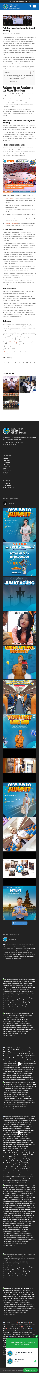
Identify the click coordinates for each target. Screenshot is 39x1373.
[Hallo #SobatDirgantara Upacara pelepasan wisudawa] (19, 1201)
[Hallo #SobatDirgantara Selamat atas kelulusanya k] (19, 1133)
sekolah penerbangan (12, 342)
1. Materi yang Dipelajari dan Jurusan (16, 78)
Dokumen (5, 472)
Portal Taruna (6, 460)
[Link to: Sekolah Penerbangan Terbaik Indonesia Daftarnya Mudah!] (11, 384)
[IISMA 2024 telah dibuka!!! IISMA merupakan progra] (19, 995)
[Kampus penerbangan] (17, 20)
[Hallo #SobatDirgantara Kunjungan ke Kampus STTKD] (19, 1098)
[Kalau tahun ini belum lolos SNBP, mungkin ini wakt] (19, 662)
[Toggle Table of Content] (31, 72)
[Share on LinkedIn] (19, 362)
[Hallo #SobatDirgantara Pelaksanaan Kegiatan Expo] (19, 1064)
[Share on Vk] (27, 362)
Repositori (5, 474)
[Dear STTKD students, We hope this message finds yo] (19, 961)
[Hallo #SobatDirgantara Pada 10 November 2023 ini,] (19, 1270)
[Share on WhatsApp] (12, 362)
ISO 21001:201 (7, 485)
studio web (18, 33)
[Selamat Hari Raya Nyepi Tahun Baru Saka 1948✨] (19, 903)
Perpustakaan (6, 462)
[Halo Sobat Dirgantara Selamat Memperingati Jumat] (19, 594)
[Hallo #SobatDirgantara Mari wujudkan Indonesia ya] (19, 1029)
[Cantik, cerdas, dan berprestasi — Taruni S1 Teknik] (19, 765)
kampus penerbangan (11, 351)
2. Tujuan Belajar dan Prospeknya (16, 80)
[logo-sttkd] (16, 6)
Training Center (7, 470)
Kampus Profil (6, 483)
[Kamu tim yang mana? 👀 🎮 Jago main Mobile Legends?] (19, 559)
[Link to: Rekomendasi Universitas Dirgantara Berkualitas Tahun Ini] (11, 401)
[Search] (29, 6)
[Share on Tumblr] (23, 362)
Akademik (5, 458)
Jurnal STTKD (6, 466)
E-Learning (5, 468)
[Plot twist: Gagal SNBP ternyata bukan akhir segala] (19, 628)
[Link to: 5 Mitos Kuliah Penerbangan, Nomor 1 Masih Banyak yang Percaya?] (28, 384)
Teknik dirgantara (9, 198)
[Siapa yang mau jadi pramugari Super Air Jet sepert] (19, 525)
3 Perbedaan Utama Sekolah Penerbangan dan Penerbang (20, 77)
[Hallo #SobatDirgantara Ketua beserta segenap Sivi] (19, 1304)
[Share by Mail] (34, 362)
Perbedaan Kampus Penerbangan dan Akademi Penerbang (19, 75)
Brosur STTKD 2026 (8, 487)
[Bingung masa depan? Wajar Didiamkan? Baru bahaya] (19, 731)
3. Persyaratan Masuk (13, 81)
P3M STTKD (6, 464)
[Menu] (33, 6)
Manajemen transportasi (11, 223)
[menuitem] (29, 6)
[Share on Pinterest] (16, 362)
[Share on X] (8, 362)
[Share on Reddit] (30, 362)
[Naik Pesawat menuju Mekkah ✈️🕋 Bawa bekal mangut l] (19, 834)
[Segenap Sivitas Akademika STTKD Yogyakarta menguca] (19, 869)
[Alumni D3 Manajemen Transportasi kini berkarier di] (19, 800)
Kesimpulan (10, 83)
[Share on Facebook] (5, 362)
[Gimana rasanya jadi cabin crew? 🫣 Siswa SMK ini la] (19, 697)
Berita (11, 33)
